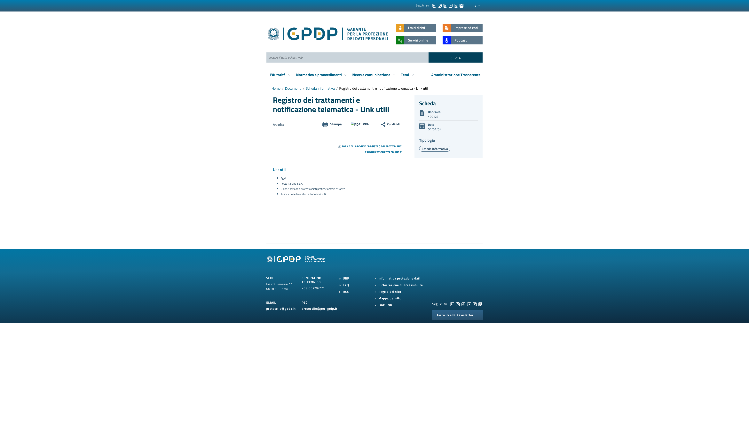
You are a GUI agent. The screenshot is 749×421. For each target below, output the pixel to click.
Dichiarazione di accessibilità (400, 285)
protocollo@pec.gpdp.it (319, 308)
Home (276, 88)
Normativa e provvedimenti (319, 75)
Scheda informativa (320, 88)
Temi (405, 75)
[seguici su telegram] (451, 5)
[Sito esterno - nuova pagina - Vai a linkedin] (452, 304)
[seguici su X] (456, 5)
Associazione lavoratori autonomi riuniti (303, 194)
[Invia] (456, 57)
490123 (433, 116)
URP (346, 278)
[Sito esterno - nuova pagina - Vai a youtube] (463, 304)
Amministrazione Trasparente (455, 75)
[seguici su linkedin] (434, 5)
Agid (283, 178)
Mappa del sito (389, 298)
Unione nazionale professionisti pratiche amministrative (313, 189)
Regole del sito (389, 291)
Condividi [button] (393, 124)
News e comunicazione (371, 75)
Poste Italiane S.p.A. (292, 183)
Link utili (385, 304)
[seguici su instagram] (440, 5)
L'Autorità (278, 75)
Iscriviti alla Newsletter (455, 315)
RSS (346, 291)
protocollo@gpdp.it (281, 308)
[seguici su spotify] (461, 5)
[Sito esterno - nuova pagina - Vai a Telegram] (469, 304)
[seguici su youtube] (445, 5)
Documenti (293, 88)
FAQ (346, 285)
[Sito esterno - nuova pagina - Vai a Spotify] (480, 304)
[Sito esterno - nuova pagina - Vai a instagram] (458, 304)
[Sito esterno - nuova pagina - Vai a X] (475, 304)
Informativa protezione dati (399, 278)
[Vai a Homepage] (296, 263)
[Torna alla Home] (328, 33)
